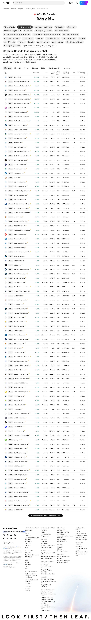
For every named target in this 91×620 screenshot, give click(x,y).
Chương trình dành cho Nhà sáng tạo (65, 536)
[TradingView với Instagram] (15, 535)
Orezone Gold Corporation (21, 435)
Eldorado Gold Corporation (21, 391)
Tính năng (44, 530)
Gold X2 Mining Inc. (19, 317)
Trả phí (43, 532)
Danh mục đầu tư (30, 574)
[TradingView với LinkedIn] (4, 538)
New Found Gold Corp (20, 160)
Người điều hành (62, 541)
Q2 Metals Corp (18, 304)
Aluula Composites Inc (20, 474)
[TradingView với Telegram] (7, 538)
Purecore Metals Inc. (20, 488)
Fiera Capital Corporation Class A (22, 287)
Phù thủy (59, 558)
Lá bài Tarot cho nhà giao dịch (48, 582)
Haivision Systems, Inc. (20, 308)
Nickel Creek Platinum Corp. (22, 94)
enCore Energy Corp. (20, 138)
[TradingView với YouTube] (11, 535)
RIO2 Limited (17, 265)
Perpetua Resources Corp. (21, 470)
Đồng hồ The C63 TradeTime (46, 585)
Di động (27, 589)
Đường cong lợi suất (31, 575)
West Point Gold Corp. (20, 453)
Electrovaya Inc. (18, 295)
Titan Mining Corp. (19, 352)
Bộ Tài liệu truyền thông (47, 574)
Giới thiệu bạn (61, 534)
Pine (26, 547)
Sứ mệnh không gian (47, 566)
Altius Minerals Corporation (21, 505)
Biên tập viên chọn (62, 551)
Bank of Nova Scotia (20, 234)
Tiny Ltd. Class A (19, 426)
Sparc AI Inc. (17, 77)
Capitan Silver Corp (19, 278)
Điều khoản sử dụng (46, 592)
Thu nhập (28, 564)
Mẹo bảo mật (44, 605)
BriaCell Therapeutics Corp (21, 121)
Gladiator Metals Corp (20, 147)
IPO (26, 568)
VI (72, 3)
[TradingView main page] (10, 528)
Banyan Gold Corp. (19, 343)
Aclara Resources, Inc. (20, 243)
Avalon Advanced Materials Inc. (22, 103)
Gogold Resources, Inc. (20, 274)
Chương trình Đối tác (82, 552)
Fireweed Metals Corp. (20, 448)
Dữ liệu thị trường (46, 534)
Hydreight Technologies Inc (22, 212)
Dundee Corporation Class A (22, 204)
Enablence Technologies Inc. (22, 86)
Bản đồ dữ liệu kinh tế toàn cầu (31, 580)
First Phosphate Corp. (20, 199)
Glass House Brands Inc (22, 378)
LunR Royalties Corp (20, 418)
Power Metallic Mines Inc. (21, 496)
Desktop (27, 590)
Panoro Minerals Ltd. (20, 225)
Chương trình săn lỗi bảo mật (48, 607)
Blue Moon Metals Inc (20, 182)
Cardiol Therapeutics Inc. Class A (22, 156)
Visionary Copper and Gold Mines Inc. (22, 81)
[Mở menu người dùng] (76, 3)
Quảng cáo (79, 546)
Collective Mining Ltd (20, 483)
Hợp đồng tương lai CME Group (48, 553)
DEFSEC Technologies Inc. (21, 208)
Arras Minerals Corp (19, 247)
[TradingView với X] (4, 535)
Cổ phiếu (27, 535)
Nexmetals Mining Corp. (21, 221)
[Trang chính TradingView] (8, 3)
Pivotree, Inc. (18, 409)
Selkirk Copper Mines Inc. (21, 374)
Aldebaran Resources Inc (21, 444)
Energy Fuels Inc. (19, 173)
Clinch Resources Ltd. (20, 186)
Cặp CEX (27, 543)
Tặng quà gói (44, 536)
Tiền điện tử (28, 541)
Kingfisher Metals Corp (20, 461)
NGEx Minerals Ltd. (19, 405)
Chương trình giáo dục (81, 554)
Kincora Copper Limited (21, 129)
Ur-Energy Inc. (18, 509)
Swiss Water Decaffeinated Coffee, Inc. (22, 357)
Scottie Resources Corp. (21, 361)
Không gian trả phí (62, 562)
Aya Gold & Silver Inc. (20, 479)
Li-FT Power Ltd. (19, 466)
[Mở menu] (3, 3)
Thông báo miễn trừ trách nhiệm (48, 594)
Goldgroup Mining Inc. (20, 195)
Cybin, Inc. (17, 177)
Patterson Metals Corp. (20, 112)
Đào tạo (59, 549)
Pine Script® (28, 583)
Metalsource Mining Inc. (21, 383)
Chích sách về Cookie (47, 599)
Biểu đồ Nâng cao (81, 537)
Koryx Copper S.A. (19, 326)
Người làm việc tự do (63, 560)
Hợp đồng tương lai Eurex (48, 556)
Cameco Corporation (20, 335)
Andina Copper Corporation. (22, 134)
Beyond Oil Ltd (18, 400)
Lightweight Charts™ (82, 535)
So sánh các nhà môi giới (48, 545)
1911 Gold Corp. (19, 396)
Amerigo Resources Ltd (20, 300)
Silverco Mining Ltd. (19, 387)
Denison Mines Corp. (20, 169)
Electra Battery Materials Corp (22, 501)
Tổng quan (44, 541)
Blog (42, 568)
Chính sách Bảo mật (46, 597)
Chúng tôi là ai (45, 564)
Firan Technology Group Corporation (22, 191)
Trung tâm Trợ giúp (46, 570)
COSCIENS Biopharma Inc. (21, 413)
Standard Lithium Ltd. (20, 239)
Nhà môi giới (44, 543)
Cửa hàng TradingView (47, 579)
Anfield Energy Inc (19, 260)
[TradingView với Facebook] (7, 535)
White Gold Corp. (19, 431)
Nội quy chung (61, 539)
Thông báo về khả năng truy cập (48, 602)
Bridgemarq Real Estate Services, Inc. (22, 269)
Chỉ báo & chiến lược (63, 556)
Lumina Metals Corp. (20, 457)
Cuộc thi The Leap (46, 547)
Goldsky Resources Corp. (21, 492)
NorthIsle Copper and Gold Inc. (22, 252)
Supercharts (28, 530)
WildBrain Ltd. (18, 142)
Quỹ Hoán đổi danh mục (32, 537)
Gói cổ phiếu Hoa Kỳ (46, 558)
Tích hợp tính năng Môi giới (81, 549)
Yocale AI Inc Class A (20, 108)
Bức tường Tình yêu (63, 532)
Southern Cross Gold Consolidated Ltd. (22, 151)
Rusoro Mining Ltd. (19, 422)
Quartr (5, 564)
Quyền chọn (28, 577)
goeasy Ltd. (17, 440)
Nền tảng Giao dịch (81, 539)
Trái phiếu (28, 539)
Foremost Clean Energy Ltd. (22, 291)
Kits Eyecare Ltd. (19, 330)
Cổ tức (27, 566)
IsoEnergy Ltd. (18, 217)
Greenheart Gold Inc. (20, 322)
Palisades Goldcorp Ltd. (21, 313)
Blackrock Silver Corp (20, 370)
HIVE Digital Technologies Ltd (22, 230)
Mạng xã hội (60, 530)
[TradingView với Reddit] (15, 538)
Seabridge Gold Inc (19, 282)
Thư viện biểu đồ (81, 533)
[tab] (9, 27)
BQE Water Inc (18, 348)
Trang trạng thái (45, 610)
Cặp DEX (27, 545)
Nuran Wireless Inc (19, 256)
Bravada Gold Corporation (21, 116)
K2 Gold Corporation (20, 164)
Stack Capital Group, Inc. (21, 339)
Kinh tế (27, 562)
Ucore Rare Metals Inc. (20, 125)
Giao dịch (60, 547)
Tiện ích (78, 531)
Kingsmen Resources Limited (22, 99)
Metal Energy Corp (19, 90)
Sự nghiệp (44, 572)
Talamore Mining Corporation (22, 365)
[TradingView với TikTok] (11, 538)
